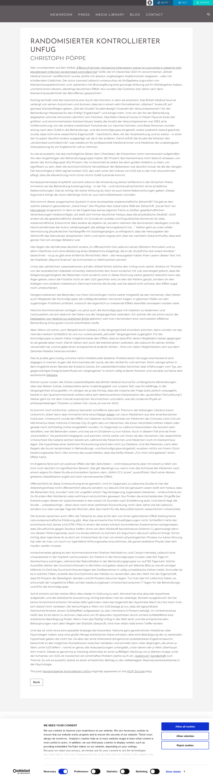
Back (36, 682)
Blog (135, 14)
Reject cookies (185, 745)
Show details (173, 771)
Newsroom (61, 14)
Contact (154, 14)
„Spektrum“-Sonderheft (150, 655)
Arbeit (110, 414)
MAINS (204, 2)
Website (52, 375)
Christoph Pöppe (58, 58)
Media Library (110, 14)
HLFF (164, 2)
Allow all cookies (185, 726)
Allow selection (185, 735)
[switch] (95, 771)
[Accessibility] (149, 2)
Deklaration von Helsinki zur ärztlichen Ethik (59, 318)
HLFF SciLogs (136, 671)
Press (84, 14)
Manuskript (38, 210)
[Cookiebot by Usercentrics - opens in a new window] (21, 771)
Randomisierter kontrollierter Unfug (95, 46)
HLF (184, 2)
